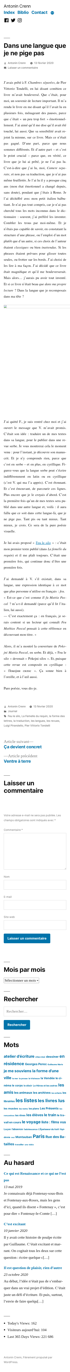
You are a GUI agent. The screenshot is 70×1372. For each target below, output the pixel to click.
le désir (28, 1085)
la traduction (21, 720)
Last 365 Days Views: (24, 1336)
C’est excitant (14, 1224)
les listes (26, 1100)
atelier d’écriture (19, 1056)
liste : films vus (53, 1122)
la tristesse (34, 1078)
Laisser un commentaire (23, 67)
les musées (11, 1108)
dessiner (52, 1056)
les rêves (20, 1115)
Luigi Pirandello (13, 725)
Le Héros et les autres (45, 1085)
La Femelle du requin (35, 716)
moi (13, 1137)
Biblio (23, 12)
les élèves (34, 1115)
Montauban (23, 1137)
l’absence (17, 1129)
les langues (38, 720)
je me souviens (17, 1071)
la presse (23, 1078)
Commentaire (13, 829)
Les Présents (49, 1108)
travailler (19, 1144)
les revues (53, 720)
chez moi (40, 1057)
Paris (39, 1136)
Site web (9, 917)
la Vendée (48, 1078)
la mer (15, 1078)
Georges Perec (36, 1064)
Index (9, 12)
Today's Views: (19, 1323)
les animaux (23, 1092)
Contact (39, 12)
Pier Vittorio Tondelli (37, 725)
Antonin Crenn (17, 6)
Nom (7, 876)
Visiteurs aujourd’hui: (24, 1330)
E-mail (8, 896)
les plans (34, 1108)
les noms (23, 1108)
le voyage (31, 1121)
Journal (12, 711)
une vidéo (29, 1144)
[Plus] (52, 13)
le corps (17, 1085)
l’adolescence (31, 1129)
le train (50, 1115)
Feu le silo (43, 542)
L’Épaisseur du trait (48, 1129)
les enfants (56, 1093)
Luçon (7, 1129)
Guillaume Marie (55, 1064)
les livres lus (51, 1100)
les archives (42, 1092)
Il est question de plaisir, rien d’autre (33, 1267)
